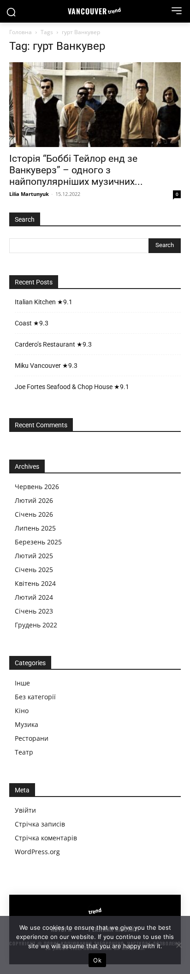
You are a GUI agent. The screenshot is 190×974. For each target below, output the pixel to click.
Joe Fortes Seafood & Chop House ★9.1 (72, 386)
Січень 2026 (34, 514)
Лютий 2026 (34, 500)
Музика (26, 724)
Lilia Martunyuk (29, 193)
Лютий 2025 (34, 555)
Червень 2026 (37, 486)
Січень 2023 (34, 611)
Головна (20, 32)
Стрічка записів (40, 824)
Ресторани (31, 738)
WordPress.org (37, 851)
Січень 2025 (34, 569)
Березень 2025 (38, 541)
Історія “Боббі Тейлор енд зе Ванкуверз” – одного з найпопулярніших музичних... (76, 170)
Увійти (25, 810)
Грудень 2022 (36, 624)
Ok (97, 960)
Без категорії (35, 696)
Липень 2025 (35, 528)
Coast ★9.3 (31, 323)
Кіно (22, 710)
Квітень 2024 (35, 583)
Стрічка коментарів (46, 837)
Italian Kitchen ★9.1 (43, 302)
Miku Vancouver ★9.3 (46, 365)
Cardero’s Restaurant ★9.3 (53, 344)
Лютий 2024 (34, 597)
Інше (22, 683)
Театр (24, 752)
